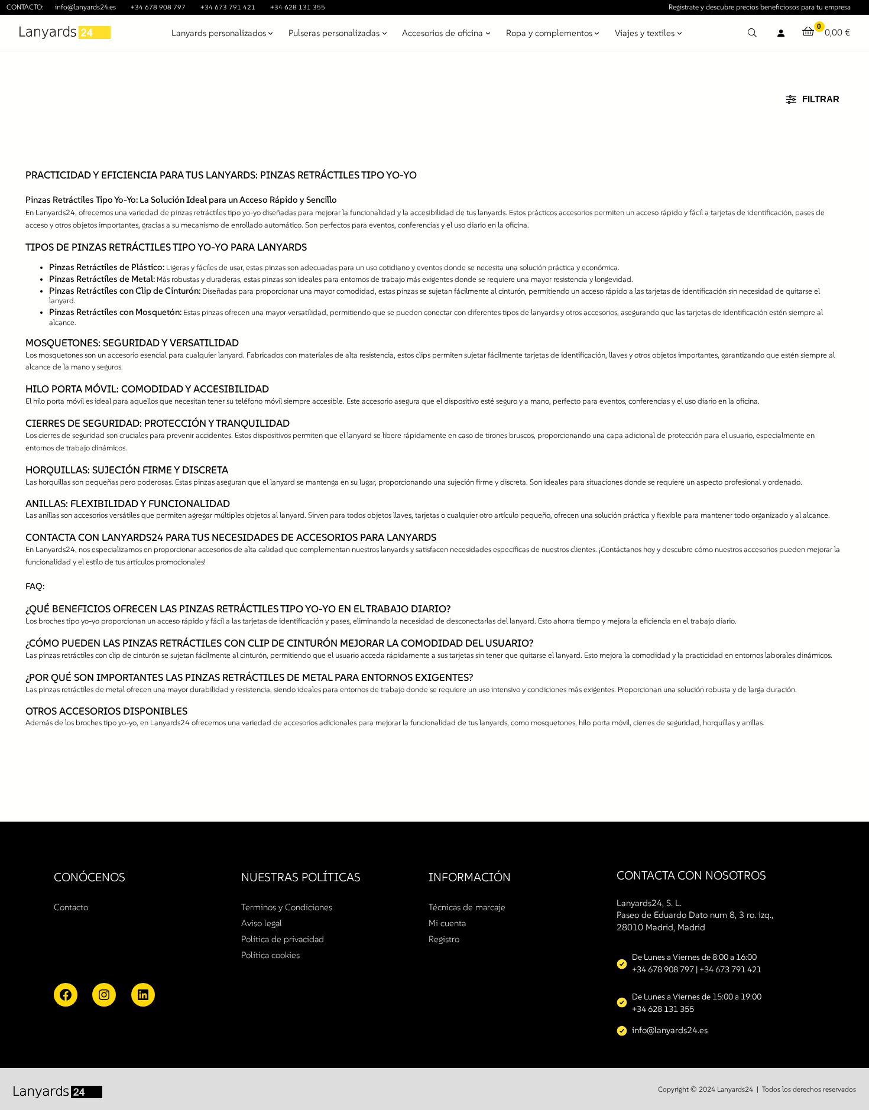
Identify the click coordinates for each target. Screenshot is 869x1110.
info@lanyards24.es (85, 6)
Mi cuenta (447, 923)
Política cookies (270, 954)
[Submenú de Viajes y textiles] (679, 32)
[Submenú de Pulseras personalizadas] (384, 32)
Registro (444, 939)
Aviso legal (261, 923)
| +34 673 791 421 (728, 969)
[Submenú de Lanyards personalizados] (270, 32)
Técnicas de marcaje (467, 907)
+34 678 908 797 (158, 7)
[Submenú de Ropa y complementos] (596, 32)
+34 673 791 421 (227, 7)
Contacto (71, 907)
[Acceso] (780, 33)
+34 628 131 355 (297, 7)
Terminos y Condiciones (286, 907)
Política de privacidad (282, 939)
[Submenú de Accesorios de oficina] (488, 32)
